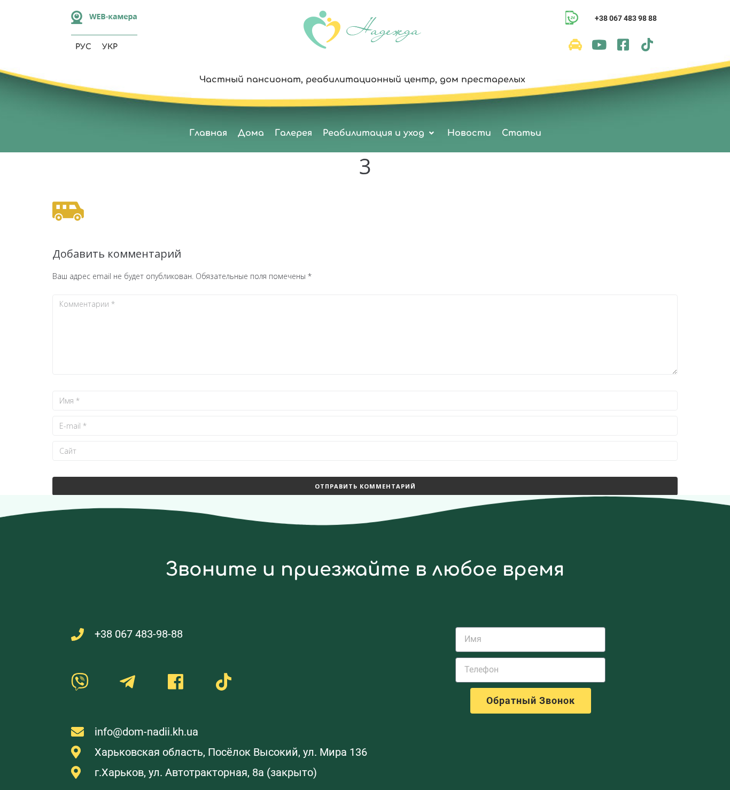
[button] (379, 133)
